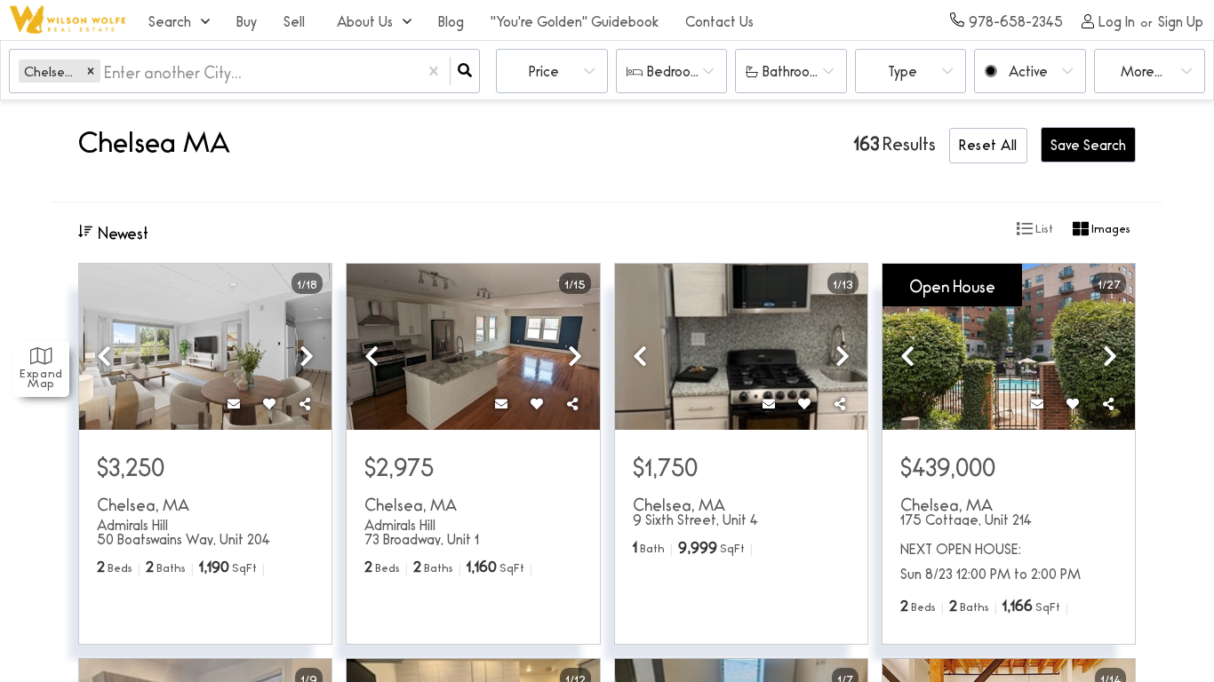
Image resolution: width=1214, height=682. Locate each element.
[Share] (305, 403)
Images (1109, 227)
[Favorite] (269, 403)
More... (1141, 70)
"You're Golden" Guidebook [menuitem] (575, 21)
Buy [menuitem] (246, 21)
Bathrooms (795, 70)
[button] (90, 70)
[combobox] (106, 71)
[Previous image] (104, 354)
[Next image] (306, 354)
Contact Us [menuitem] (719, 21)
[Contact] (234, 403)
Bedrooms (677, 70)
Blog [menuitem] (451, 21)
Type (902, 70)
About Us (365, 21)
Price (544, 70)
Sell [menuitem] (294, 21)
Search (169, 21)
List (1043, 227)
